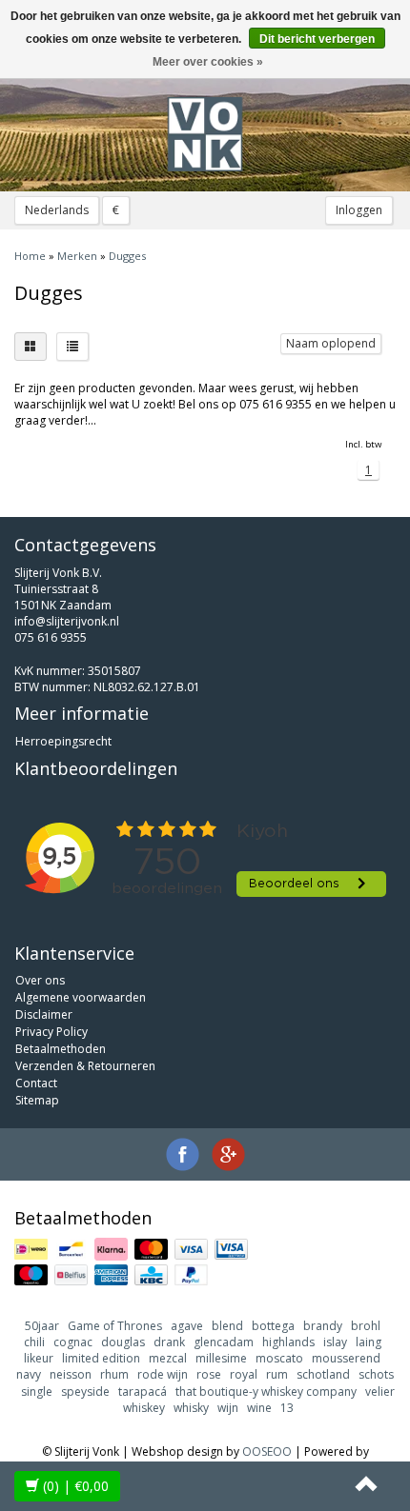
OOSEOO (267, 1451)
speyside (85, 1391)
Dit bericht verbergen (317, 39)
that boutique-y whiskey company (266, 1391)
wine (259, 1408)
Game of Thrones (115, 1326)
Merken (77, 256)
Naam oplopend (331, 343)
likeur (38, 1358)
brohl (365, 1326)
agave (187, 1326)
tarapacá (142, 1391)
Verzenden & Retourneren (85, 1066)
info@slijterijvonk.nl (66, 621)
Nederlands (57, 210)
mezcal (168, 1358)
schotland (323, 1374)
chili (34, 1342)
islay (335, 1342)
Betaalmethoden (60, 1049)
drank (169, 1342)
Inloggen (359, 210)
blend (227, 1326)
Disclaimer (43, 1014)
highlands (288, 1342)
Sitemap (37, 1100)
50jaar (42, 1326)
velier (380, 1391)
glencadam (224, 1342)
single (36, 1391)
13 (287, 1408)
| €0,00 (76, 1486)
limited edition (101, 1358)
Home (30, 256)
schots (376, 1374)
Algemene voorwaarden (80, 997)
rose (208, 1374)
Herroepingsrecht (63, 741)
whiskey (144, 1408)
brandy (322, 1326)
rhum (114, 1374)
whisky (191, 1408)
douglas (123, 1342)
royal (243, 1374)
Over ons (40, 980)
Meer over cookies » (208, 62)
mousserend (346, 1358)
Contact (36, 1083)
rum (277, 1374)
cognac (72, 1342)
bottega (273, 1326)
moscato (279, 1358)
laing (368, 1342)
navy (28, 1374)
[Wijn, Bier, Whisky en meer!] (205, 134)
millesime (221, 1358)
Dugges (127, 256)
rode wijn (162, 1374)
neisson (71, 1374)
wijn (227, 1408)
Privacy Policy (51, 1032)
